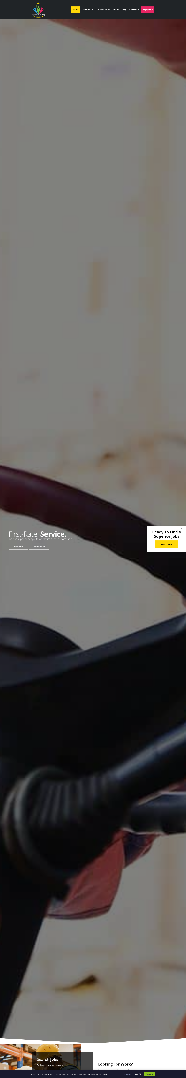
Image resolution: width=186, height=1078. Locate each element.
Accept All (149, 1074)
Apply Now (148, 10)
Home (76, 10)
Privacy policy (126, 1074)
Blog (125, 10)
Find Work (88, 10)
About (116, 10)
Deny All (138, 1074)
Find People (104, 10)
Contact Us (135, 10)
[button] (182, 528)
